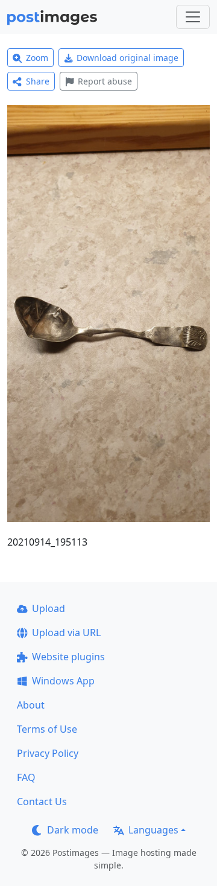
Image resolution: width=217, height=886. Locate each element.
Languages (153, 830)
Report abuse (105, 81)
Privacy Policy (47, 753)
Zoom (37, 57)
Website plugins (68, 656)
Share (37, 81)
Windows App (63, 680)
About (31, 705)
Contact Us (42, 801)
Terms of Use (47, 729)
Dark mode (72, 830)
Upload (48, 608)
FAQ (26, 777)
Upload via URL (66, 632)
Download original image (127, 57)
